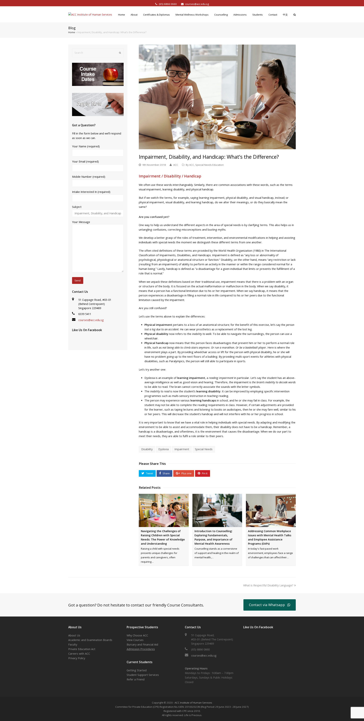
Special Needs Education (209, 165)
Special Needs (204, 449)
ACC (175, 165)
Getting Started (137, 670)
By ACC (190, 165)
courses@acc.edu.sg (197, 4)
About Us (74, 635)
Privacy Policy (76, 658)
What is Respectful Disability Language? (268, 585)
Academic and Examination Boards (90, 640)
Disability (147, 449)
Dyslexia (163, 449)
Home (71, 32)
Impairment (181, 449)
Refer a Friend (135, 679)
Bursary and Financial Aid (142, 644)
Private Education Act (81, 649)
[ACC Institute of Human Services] (90, 14)
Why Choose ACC (137, 635)
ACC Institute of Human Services (193, 702)
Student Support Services (143, 675)
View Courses (135, 640)
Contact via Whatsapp (267, 604)
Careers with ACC (79, 653)
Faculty (72, 644)
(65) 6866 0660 (168, 4)
